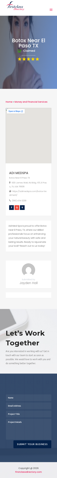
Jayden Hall (29, 283)
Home (9, 101)
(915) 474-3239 (19, 200)
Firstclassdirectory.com (28, 472)
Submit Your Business (32, 444)
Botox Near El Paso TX (19, 177)
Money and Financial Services (31, 101)
